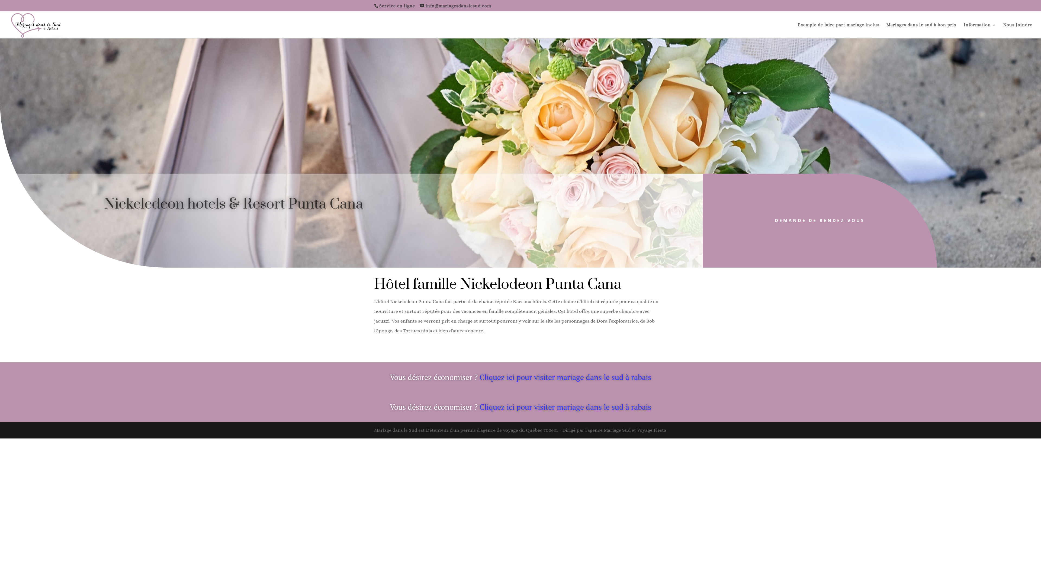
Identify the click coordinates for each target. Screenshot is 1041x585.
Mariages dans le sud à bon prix (921, 25)
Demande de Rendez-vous (820, 220)
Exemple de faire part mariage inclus (838, 25)
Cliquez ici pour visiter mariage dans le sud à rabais (565, 377)
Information (977, 25)
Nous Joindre (1017, 25)
